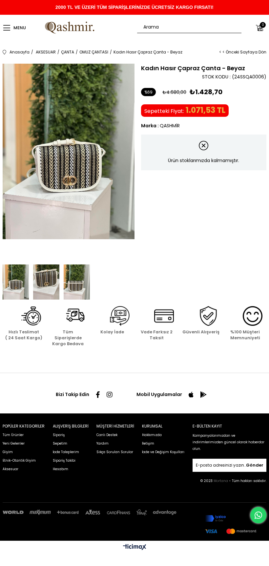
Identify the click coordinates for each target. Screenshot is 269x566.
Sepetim (60, 443)
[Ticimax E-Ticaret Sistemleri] (134, 547)
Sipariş (59, 434)
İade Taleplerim (66, 452)
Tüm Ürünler (13, 434)
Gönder (254, 465)
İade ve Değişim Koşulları (163, 452)
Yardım (102, 443)
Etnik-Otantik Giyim (19, 460)
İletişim (148, 443)
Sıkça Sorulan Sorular (114, 452)
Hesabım (60, 469)
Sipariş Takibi (64, 460)
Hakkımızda (152, 434)
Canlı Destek (106, 434)
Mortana (221, 480)
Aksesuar (10, 469)
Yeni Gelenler (14, 443)
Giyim (8, 452)
